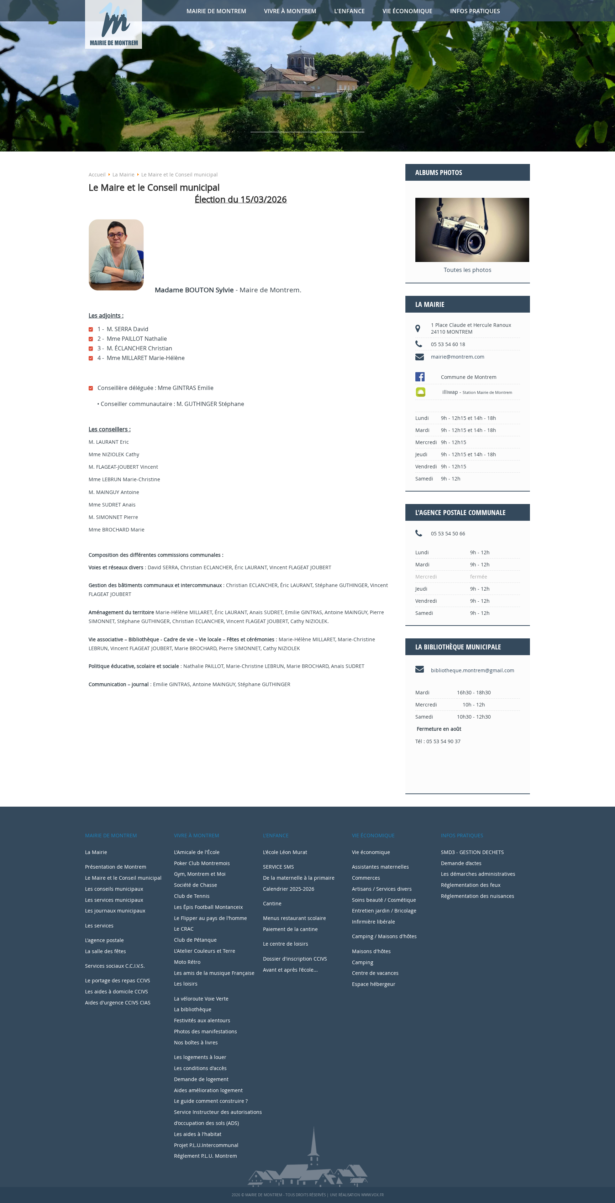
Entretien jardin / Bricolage (384, 910)
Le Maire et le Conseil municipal (123, 877)
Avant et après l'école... (290, 969)
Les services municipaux (114, 899)
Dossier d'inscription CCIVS (295, 958)
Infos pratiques (475, 11)
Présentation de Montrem (115, 866)
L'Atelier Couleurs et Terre (204, 950)
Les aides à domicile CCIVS (116, 991)
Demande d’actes (461, 863)
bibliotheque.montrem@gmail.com (472, 670)
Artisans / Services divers (382, 888)
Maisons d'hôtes (371, 951)
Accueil (97, 174)
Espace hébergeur (373, 984)
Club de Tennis (192, 896)
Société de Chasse (195, 884)
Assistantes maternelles (380, 866)
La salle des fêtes (105, 951)
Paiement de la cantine (290, 929)
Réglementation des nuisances (477, 896)
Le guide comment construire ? (211, 1100)
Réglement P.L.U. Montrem (205, 1155)
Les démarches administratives (478, 874)
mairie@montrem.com (457, 356)
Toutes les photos (468, 270)
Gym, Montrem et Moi (200, 873)
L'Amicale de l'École (197, 852)
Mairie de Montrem (216, 11)
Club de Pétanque (195, 939)
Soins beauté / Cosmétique (384, 899)
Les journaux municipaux (115, 910)
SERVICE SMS (278, 866)
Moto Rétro (187, 961)
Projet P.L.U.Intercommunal (206, 1145)
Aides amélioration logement (208, 1090)
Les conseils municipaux (114, 888)
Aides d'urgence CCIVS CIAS (118, 1002)
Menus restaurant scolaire (294, 918)
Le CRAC (184, 928)
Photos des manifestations (205, 1031)
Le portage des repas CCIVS (117, 980)
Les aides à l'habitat (197, 1134)
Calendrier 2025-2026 (288, 888)
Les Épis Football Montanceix (208, 907)
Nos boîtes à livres (196, 1042)
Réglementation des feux (470, 885)
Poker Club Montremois (202, 863)
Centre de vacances (375, 973)
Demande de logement (201, 1079)
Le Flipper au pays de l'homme (210, 918)
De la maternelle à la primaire (299, 877)
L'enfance (349, 11)
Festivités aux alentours (202, 1020)
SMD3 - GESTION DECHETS (472, 852)
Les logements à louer (200, 1057)
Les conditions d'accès (200, 1068)
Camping (362, 962)
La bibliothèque (192, 1009)
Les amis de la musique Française (214, 973)
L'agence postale (104, 940)
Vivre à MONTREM (290, 11)
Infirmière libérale (373, 921)
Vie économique (407, 11)
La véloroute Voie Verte (201, 998)
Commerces (366, 877)
